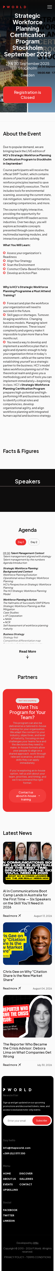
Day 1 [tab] (21, 542)
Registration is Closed (27, 95)
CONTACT (25, 1184)
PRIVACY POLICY (14, 1257)
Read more (10, 915)
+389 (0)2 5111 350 (14, 1153)
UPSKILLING (10, 1189)
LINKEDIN (9, 1220)
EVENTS (8, 1184)
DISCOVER (26, 1173)
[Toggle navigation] (49, 6)
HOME (7, 1173)
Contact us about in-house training (26, 795)
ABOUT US (9, 1178)
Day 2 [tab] (34, 542)
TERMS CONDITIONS (38, 1257)
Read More (27, 651)
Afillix (35, 1242)
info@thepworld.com (16, 1147)
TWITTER (8, 1215)
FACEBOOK (10, 1210)
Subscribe (41, 1120)
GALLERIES (26, 1178)
